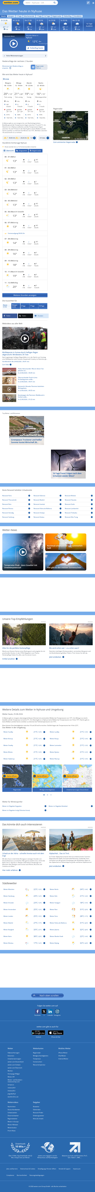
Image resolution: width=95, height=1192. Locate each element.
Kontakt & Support (64, 1169)
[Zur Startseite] (11, 3)
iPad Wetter (62, 1056)
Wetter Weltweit (13, 1125)
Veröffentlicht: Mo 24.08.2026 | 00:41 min (15, 362)
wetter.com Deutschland (15, 1062)
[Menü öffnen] (92, 2)
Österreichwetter (13, 1116)
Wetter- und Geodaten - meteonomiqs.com (15, 1081)
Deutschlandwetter (14, 1110)
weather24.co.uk (13, 1097)
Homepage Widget (14, 1074)
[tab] (8, 151)
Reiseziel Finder (38, 1113)
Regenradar (57, 16)
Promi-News (12, 1131)
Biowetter (36, 1107)
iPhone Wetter (63, 1053)
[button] (25, 294)
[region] (25, 233)
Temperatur (37, 1059)
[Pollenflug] (88, 2)
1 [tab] (44, 795)
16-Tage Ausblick (89, 25)
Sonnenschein (37, 1062)
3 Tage (19, 16)
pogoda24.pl (12, 1094)
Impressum (76, 1169)
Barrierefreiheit (22, 1175)
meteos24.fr (12, 1088)
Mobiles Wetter (64, 1048)
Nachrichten (12, 1107)
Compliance (10, 1175)
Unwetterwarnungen (14, 1059)
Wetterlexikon (12, 1128)
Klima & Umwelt (38, 1119)
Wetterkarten (38, 1048)
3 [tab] (51, 795)
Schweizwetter (12, 1113)
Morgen (11, 16)
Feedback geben (44, 43)
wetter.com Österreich (15, 1068)
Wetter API (11, 1077)
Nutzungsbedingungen (37, 1175)
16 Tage (47, 16)
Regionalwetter (12, 1119)
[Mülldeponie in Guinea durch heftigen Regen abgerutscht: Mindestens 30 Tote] (24, 338)
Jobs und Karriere (12, 1169)
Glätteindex (36, 1110)
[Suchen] (54, 2)
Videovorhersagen (13, 1053)
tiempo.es (11, 1085)
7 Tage (39, 16)
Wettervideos (13, 1102)
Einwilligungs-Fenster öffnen (47, 1169)
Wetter (10, 1048)
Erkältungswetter (38, 1116)
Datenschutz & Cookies (27, 1169)
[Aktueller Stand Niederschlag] (70, 125)
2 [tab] (47, 795)
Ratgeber (36, 1102)
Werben (10, 1071)
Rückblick (77, 16)
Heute (3, 16)
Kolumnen (11, 1056)
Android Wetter (63, 1059)
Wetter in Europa (13, 1122)
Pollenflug (67, 16)
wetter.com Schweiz (14, 1065)
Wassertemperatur (39, 1065)
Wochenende (29, 16)
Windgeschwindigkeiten (40, 1056)
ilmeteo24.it (11, 1091)
